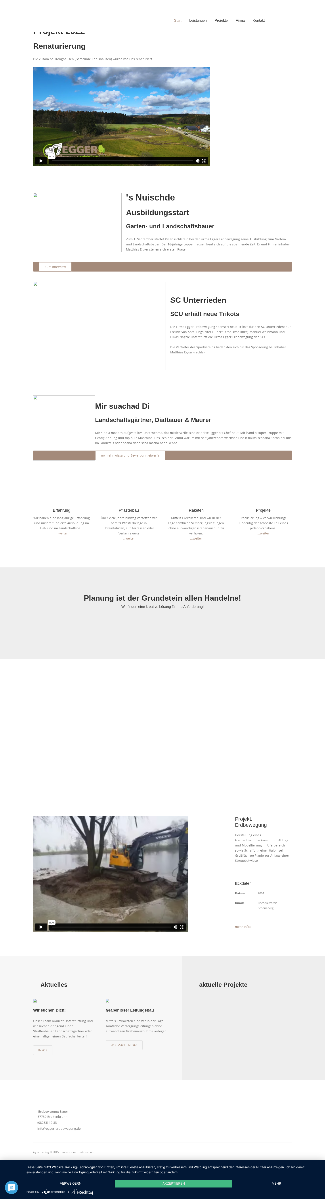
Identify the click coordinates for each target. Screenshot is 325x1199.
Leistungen (198, 20)
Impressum (69, 1152)
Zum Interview (55, 267)
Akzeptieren (173, 1183)
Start (177, 20)
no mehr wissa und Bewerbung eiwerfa (130, 455)
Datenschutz (86, 1152)
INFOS (42, 1050)
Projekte (221, 20)
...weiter (62, 533)
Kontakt (259, 20)
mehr (276, 1183)
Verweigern (70, 1183)
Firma (240, 20)
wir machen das (124, 1045)
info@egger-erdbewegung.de (58, 1128)
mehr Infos (243, 927)
